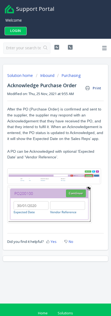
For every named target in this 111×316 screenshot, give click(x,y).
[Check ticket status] (56, 47)
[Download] (45, 155)
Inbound (47, 75)
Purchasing (71, 75)
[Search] (45, 48)
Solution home (20, 75)
